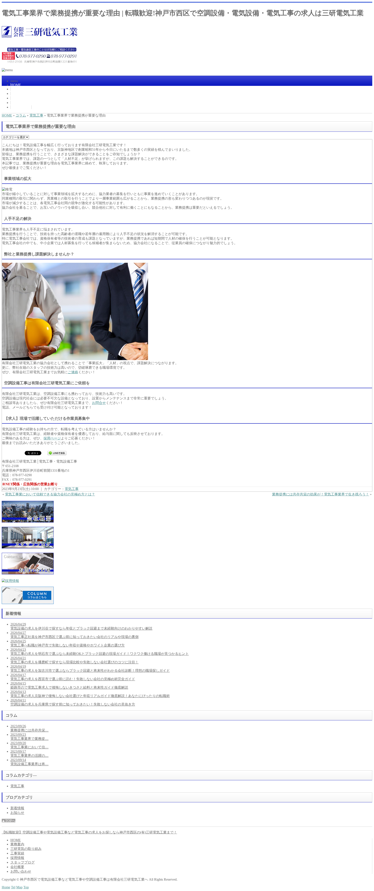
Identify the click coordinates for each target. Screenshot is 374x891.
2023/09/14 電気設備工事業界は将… (29, 762)
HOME (16, 85)
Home (6, 887)
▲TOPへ (8, 820)
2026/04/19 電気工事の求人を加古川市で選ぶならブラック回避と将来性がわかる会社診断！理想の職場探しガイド (90, 668)
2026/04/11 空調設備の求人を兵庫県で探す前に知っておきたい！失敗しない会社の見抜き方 (72, 702)
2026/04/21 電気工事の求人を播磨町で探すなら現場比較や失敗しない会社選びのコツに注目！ (74, 660)
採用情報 (17, 858)
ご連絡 (73, 372)
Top (26, 887)
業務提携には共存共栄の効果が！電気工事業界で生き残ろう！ (320, 494)
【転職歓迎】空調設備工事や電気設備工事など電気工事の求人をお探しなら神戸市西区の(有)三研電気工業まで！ (89, 832)
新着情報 (17, 808)
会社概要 (17, 102)
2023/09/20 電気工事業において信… (29, 745)
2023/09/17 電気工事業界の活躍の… (29, 753)
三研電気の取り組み (26, 93)
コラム (21, 115)
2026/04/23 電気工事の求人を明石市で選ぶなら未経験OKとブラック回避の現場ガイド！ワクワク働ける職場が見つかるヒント (99, 651)
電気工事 (36, 115)
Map (19, 887)
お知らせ (17, 812)
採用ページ (52, 438)
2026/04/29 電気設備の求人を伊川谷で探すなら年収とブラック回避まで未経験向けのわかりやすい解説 (81, 626)
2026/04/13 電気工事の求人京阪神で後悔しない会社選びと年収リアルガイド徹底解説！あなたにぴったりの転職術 (90, 694)
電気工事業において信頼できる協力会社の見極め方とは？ (50, 494)
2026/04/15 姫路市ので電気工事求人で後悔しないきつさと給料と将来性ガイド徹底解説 (69, 685)
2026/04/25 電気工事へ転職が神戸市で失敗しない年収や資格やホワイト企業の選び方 (67, 643)
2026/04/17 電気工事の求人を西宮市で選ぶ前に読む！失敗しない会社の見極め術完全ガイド (72, 677)
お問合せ (99, 403)
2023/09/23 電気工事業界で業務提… (29, 736)
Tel (13, 887)
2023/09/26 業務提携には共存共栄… (29, 728)
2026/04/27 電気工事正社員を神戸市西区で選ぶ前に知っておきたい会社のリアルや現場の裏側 (74, 635)
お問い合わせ (21, 107)
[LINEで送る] (56, 453)
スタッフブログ (22, 862)
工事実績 (17, 98)
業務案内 (17, 89)
